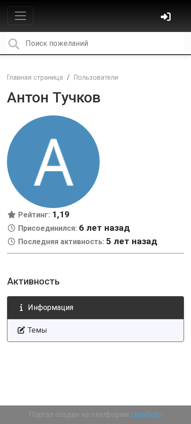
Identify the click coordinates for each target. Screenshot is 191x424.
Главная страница (35, 78)
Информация (49, 307)
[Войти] (167, 17)
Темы (36, 330)
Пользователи (96, 78)
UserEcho (146, 414)
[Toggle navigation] (20, 15)
